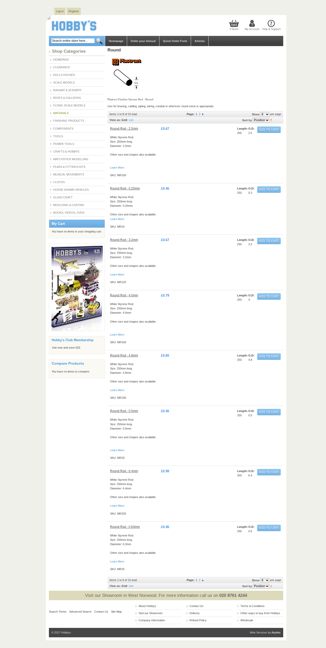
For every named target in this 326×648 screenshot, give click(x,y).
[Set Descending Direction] (271, 119)
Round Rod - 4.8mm (124, 355)
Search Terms (57, 611)
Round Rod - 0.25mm (125, 188)
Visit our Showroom (150, 613)
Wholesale (246, 620)
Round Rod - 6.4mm (124, 471)
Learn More (117, 167)
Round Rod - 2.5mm (124, 128)
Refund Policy (198, 620)
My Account (252, 29)
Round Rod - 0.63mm (125, 527)
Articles (200, 41)
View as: (115, 119)
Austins (276, 632)
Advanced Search (80, 611)
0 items (234, 29)
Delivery (194, 613)
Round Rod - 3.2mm (124, 240)
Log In (60, 11)
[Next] (203, 114)
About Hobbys (147, 606)
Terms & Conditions (252, 606)
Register (74, 11)
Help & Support (271, 29)
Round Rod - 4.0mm (124, 295)
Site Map (116, 611)
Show (256, 114)
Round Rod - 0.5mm (124, 411)
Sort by (247, 120)
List (131, 119)
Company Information (152, 620)
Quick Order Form (175, 41)
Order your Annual (143, 41)
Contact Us (101, 611)
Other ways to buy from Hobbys (260, 613)
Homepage (116, 41)
